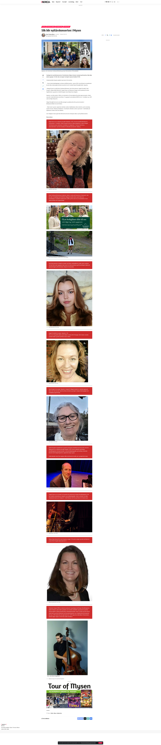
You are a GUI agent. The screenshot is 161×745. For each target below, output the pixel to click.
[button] (100, 743)
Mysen (55, 713)
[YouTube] (107, 2)
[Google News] (108, 2)
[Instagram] (110, 2)
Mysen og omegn (51, 26)
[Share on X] (107, 35)
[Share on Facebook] (105, 35)
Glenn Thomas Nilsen (50, 34)
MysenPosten (59, 26)
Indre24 (46, 1)
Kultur (43, 26)
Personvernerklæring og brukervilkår (88, 742)
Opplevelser (66, 26)
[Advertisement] (80, 15)
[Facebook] (105, 2)
